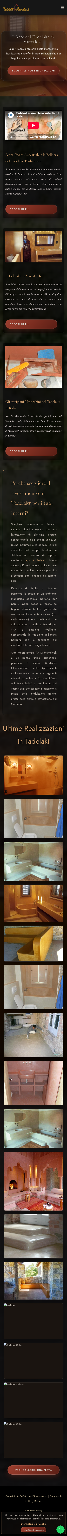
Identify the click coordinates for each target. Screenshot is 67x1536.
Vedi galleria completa (33, 1470)
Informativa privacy (33, 1510)
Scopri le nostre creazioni (33, 70)
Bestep (38, 1501)
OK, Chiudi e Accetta (34, 1530)
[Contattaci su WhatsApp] (60, 1529)
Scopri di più (20, 209)
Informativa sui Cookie (33, 1524)
